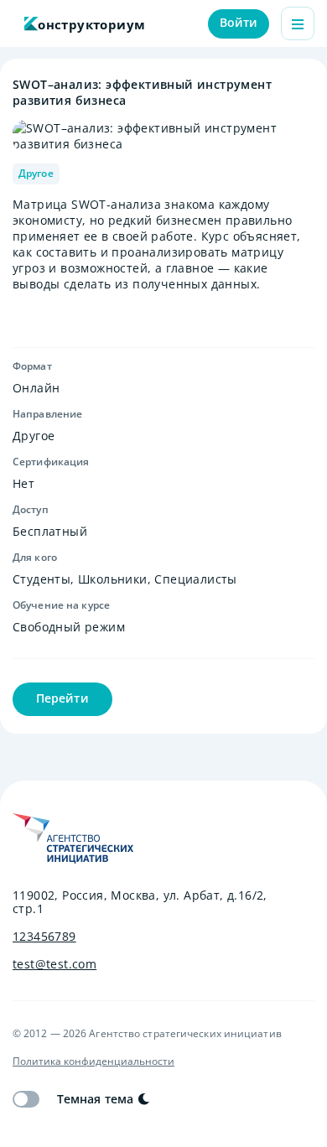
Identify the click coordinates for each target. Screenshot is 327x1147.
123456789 (44, 936)
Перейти (62, 698)
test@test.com (54, 964)
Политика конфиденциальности (93, 1061)
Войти (239, 22)
